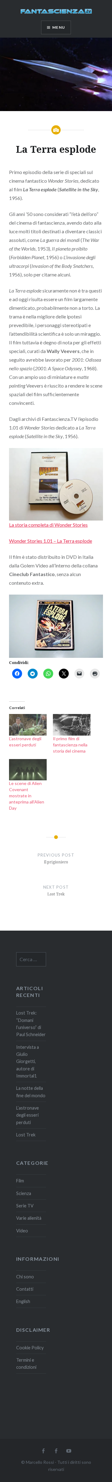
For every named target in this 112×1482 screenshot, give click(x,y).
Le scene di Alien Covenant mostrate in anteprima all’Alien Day (26, 796)
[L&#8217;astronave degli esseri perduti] (28, 724)
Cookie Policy (30, 1347)
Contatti (24, 1289)
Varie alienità (28, 1218)
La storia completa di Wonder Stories (48, 525)
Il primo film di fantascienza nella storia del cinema (70, 744)
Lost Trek (25, 1134)
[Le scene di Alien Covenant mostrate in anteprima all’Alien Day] (28, 769)
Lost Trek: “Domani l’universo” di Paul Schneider (31, 1023)
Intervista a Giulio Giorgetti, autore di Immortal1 (27, 1061)
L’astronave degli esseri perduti (27, 1115)
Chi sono (25, 1276)
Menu (58, 27)
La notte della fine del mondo (30, 1092)
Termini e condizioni (26, 1363)
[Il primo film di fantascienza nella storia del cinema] (72, 724)
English (23, 1301)
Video (22, 1230)
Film (20, 1180)
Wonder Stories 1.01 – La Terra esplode (50, 541)
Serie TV (25, 1205)
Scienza (23, 1193)
